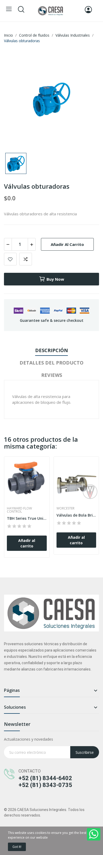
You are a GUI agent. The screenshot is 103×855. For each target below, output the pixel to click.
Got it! (16, 846)
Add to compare (25, 259)
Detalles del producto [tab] (51, 363)
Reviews (51, 375)
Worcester (65, 508)
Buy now (55, 279)
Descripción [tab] (51, 350)
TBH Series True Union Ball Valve (27, 518)
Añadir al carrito (67, 244)
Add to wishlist (10, 259)
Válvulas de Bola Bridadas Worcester (76, 515)
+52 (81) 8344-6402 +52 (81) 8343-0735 (45, 781)
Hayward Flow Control (19, 510)
